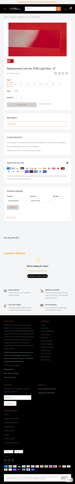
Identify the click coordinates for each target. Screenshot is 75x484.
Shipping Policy (46, 350)
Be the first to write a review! (37, 276)
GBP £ (17, 451)
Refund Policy (10, 218)
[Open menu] (5, 9)
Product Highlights (47, 344)
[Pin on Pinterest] (59, 73)
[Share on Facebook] (55, 73)
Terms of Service (46, 353)
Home (5, 17)
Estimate (13, 207)
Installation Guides (47, 347)
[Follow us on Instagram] (9, 460)
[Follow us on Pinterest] (12, 460)
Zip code (56, 196)
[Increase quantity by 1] (27, 97)
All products (13, 17)
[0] (69, 9)
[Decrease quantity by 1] (17, 97)
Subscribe (10, 403)
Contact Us (44, 328)
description (37, 124)
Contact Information (47, 331)
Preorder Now (21, 105)
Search (43, 325)
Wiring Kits (44, 338)
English (7, 451)
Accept (64, 478)
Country (9, 196)
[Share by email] (66, 73)
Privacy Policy (45, 360)
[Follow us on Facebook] (5, 460)
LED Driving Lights (47, 341)
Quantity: (10, 97)
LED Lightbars (45, 334)
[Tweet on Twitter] (63, 73)
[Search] (58, 9)
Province (33, 196)
